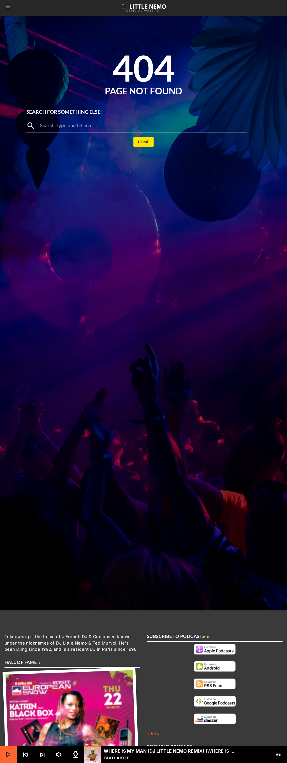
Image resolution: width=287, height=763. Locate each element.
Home (143, 142)
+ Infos (154, 733)
